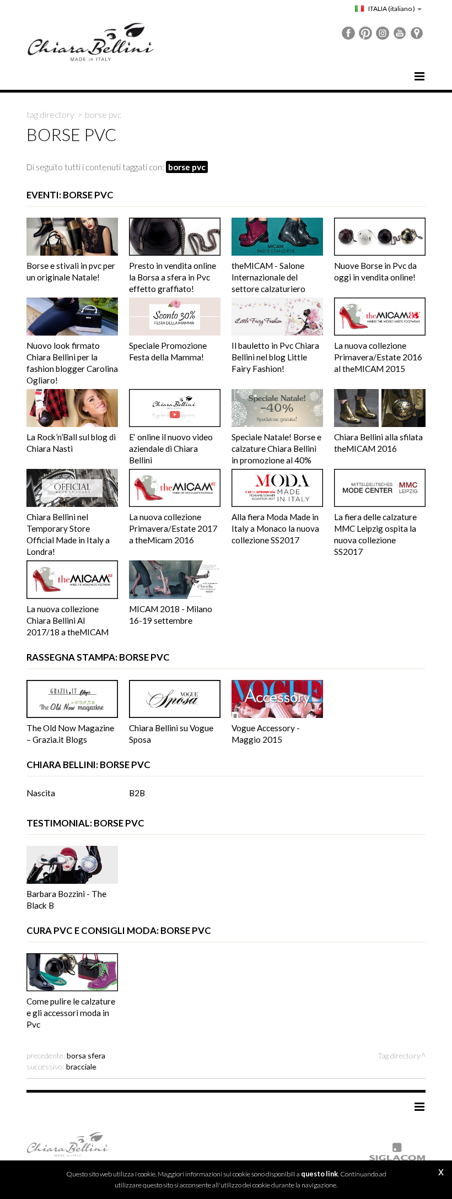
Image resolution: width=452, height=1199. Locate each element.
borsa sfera (86, 1055)
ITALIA (391, 8)
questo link (319, 1174)
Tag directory (50, 115)
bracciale (81, 1066)
